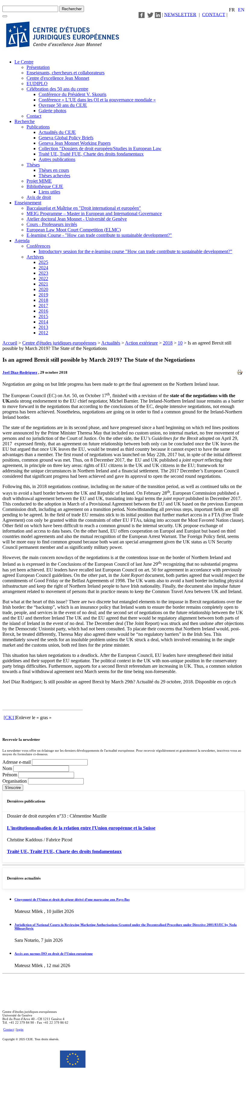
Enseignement (27, 202)
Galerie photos (52, 110)
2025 (43, 262)
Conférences (38, 246)
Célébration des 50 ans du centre (57, 88)
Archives (35, 256)
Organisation (15, 781)
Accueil (9, 342)
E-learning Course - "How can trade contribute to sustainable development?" (99, 235)
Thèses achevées (54, 175)
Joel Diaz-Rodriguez (19, 372)
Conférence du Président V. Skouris (72, 94)
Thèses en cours (54, 170)
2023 (43, 273)
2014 (43, 321)
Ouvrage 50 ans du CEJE (63, 105)
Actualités (110, 342)
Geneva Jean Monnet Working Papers (75, 143)
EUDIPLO (37, 83)
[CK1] (10, 717)
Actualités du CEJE (57, 132)
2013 (43, 327)
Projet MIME (39, 181)
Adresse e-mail (17, 762)
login (19, 1029)
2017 (43, 305)
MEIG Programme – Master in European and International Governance (94, 213)
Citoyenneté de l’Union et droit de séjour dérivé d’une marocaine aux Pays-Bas (72, 899)
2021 (43, 283)
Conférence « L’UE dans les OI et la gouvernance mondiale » (97, 99)
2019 (43, 294)
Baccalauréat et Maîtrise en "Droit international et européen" (84, 208)
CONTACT (213, 14)
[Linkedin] (158, 14)
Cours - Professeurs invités (52, 224)
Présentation (38, 67)
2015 (43, 316)
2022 (43, 278)
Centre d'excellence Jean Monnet (58, 78)
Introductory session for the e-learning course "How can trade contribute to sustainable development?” (135, 251)
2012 (43, 332)
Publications (38, 126)
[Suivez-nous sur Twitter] (150, 14)
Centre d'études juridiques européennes (59, 342)
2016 (43, 311)
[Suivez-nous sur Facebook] (142, 14)
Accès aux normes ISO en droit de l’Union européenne (53, 953)
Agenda (22, 240)
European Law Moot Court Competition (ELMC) (74, 229)
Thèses (33, 164)
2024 (43, 267)
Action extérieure (141, 342)
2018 (43, 300)
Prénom (10, 774)
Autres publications (57, 159)
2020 (43, 289)
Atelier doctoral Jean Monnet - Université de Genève (77, 218)
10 (180, 342)
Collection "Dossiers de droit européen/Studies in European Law (100, 148)
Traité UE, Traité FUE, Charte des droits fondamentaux (91, 153)
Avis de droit (39, 197)
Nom (7, 768)
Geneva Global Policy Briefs (66, 137)
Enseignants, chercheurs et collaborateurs (66, 72)
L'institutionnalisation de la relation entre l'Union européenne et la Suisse (81, 828)
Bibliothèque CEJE (45, 186)
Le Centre (23, 61)
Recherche (24, 121)
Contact (34, 116)
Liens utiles (49, 191)
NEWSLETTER (180, 14)
